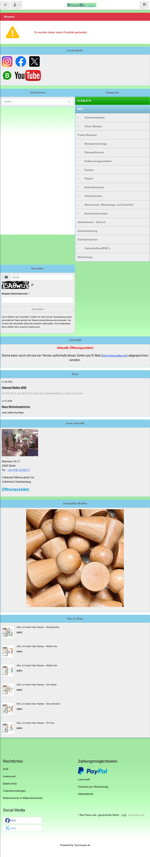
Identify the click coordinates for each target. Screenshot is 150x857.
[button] (22, 820)
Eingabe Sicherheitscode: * (15, 293)
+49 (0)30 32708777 (18, 470)
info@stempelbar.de (114, 355)
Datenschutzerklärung (42, 320)
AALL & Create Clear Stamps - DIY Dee (35, 723)
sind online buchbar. (13, 412)
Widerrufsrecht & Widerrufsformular (23, 798)
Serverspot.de (82, 845)
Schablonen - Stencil (91, 222)
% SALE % (84, 100)
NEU (80, 108)
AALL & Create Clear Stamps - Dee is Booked (38, 704)
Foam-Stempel (87, 134)
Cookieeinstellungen (14, 791)
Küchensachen (88, 239)
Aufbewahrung (87, 230)
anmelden (37, 309)
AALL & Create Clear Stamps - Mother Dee (37, 646)
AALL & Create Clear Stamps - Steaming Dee (38, 627)
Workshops (85, 257)
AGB (5, 769)
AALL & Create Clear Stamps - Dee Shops (37, 684)
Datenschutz (10, 783)
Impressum (9, 776)
